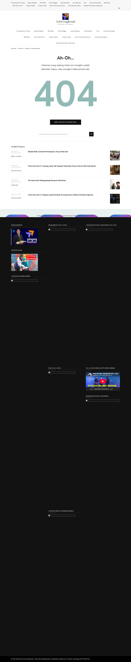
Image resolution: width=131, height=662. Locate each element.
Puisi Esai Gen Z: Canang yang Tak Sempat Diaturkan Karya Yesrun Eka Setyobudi (61, 166)
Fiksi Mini (43, 3)
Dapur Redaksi (32, 3)
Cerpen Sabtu (30, 6)
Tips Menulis (77, 3)
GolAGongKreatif (65, 21)
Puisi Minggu (53, 3)
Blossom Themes (66, 659)
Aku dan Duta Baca (74, 6)
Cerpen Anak (42, 6)
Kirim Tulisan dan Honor (57, 6)
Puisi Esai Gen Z (17, 6)
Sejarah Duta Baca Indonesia (93, 6)
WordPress (86, 659)
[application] (103, 381)
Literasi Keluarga (95, 3)
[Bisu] (115, 389)
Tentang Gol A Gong (18, 3)
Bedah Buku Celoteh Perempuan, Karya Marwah (48, 151)
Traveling (14, 185)
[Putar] (88, 389)
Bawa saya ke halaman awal (65, 122)
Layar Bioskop (64, 3)
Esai (85, 3)
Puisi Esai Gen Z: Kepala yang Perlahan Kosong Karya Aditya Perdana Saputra (60, 195)
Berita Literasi (16, 156)
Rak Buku (107, 3)
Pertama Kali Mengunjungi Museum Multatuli (47, 180)
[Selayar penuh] (117, 389)
